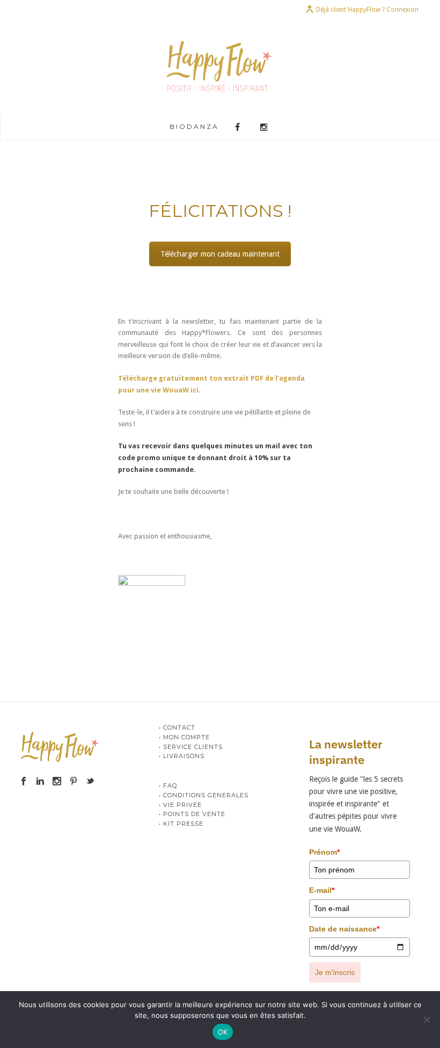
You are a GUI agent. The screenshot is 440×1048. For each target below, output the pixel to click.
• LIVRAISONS (181, 756)
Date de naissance (344, 929)
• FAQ (168, 785)
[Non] (426, 1019)
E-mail (321, 890)
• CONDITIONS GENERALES (203, 795)
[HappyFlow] (220, 66)
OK (223, 1032)
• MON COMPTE (184, 737)
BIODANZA (194, 126)
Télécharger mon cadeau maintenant (220, 254)
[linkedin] (40, 782)
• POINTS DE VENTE (192, 814)
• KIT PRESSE (181, 823)
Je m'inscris (335, 972)
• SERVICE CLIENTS (191, 747)
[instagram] (57, 782)
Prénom (324, 852)
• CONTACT (177, 727)
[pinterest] (73, 782)
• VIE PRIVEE (180, 805)
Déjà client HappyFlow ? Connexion (367, 9)
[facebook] (23, 782)
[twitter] (90, 782)
